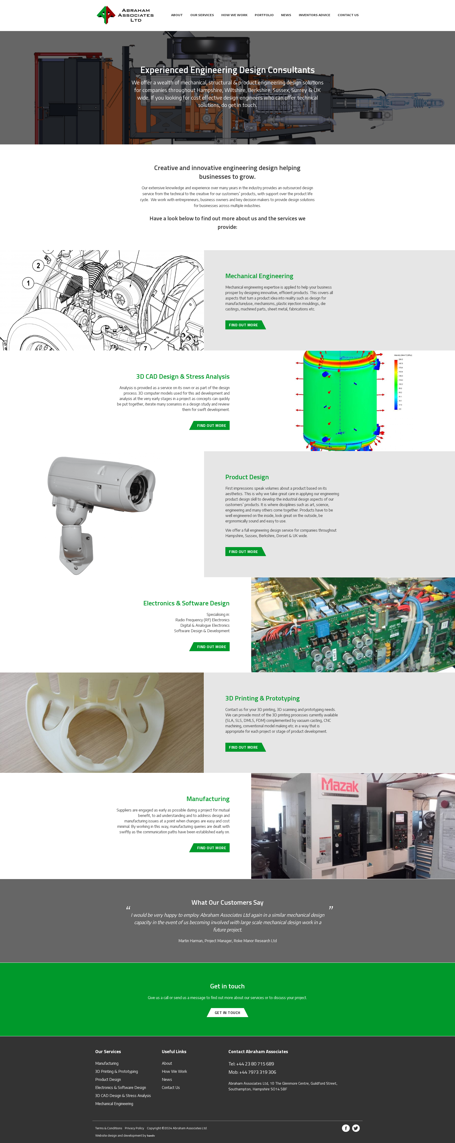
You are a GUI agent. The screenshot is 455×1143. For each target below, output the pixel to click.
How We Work (234, 15)
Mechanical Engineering (114, 1103)
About (177, 15)
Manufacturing (106, 1063)
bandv (151, 1135)
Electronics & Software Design (120, 1087)
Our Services (202, 15)
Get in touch (227, 1012)
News (286, 15)
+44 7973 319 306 (257, 1072)
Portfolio (264, 15)
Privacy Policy (134, 1128)
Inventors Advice (314, 15)
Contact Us (348, 15)
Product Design (108, 1079)
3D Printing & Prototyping (116, 1071)
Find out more (243, 325)
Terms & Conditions (108, 1128)
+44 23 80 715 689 (255, 1063)
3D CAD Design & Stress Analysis (123, 1095)
